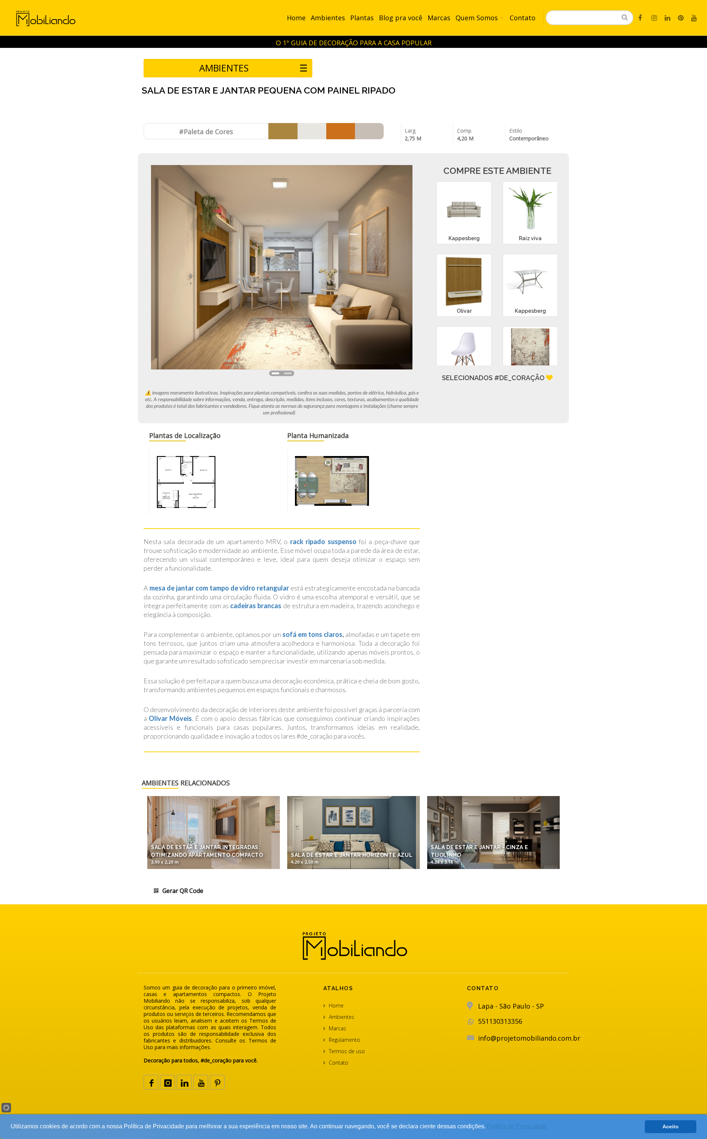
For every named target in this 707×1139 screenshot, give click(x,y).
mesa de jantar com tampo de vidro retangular (219, 588)
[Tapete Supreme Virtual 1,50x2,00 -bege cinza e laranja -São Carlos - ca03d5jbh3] (530, 354)
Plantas (362, 17)
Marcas (439, 17)
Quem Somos (476, 17)
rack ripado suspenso (323, 541)
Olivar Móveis (170, 718)
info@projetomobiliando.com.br (529, 1038)
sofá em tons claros (312, 634)
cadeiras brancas (255, 606)
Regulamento (344, 1039)
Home (296, 17)
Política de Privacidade (517, 1126)
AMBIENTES (253, 68)
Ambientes (328, 17)
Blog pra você (400, 17)
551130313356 (500, 1021)
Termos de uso (347, 1051)
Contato (522, 17)
